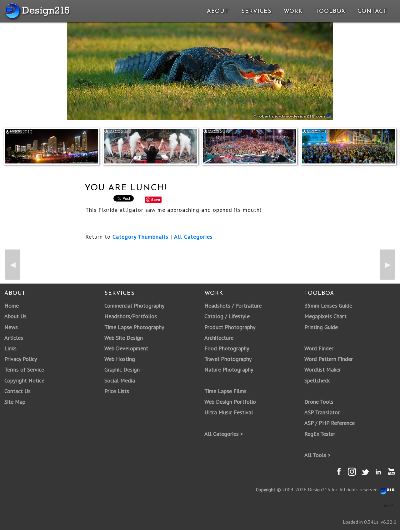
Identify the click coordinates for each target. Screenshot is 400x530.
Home (11, 305)
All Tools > (317, 455)
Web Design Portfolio (230, 401)
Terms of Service (24, 369)
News (11, 327)
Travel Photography (228, 358)
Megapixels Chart (325, 316)
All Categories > (223, 433)
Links (10, 348)
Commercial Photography (134, 305)
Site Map (14, 401)
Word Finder (318, 348)
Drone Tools (318, 401)
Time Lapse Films (225, 391)
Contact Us (17, 391)
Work (293, 11)
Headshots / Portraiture (233, 305)
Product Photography (229, 327)
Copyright (266, 489)
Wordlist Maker (322, 369)
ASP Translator (322, 412)
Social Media (119, 380)
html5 (389, 506)
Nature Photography (228, 369)
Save (155, 199)
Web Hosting (119, 358)
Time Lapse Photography (134, 327)
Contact (372, 11)
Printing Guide (321, 327)
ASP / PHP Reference (329, 422)
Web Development (126, 348)
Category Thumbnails (140, 236)
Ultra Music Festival (228, 412)
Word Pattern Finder (328, 358)
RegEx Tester (319, 433)
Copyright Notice (24, 380)
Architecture (218, 337)
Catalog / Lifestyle (227, 316)
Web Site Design (123, 337)
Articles (13, 337)
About (217, 11)
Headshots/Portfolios (130, 316)
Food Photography (226, 348)
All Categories (193, 236)
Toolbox (330, 11)
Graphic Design (122, 369)
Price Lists (116, 391)
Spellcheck (317, 380)
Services (256, 11)
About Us (15, 316)
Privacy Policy (20, 358)
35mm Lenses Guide (328, 305)
